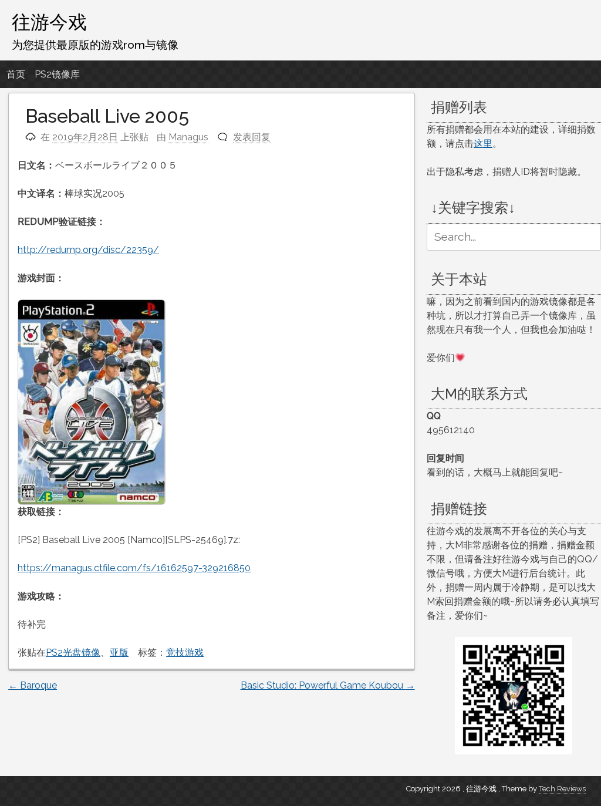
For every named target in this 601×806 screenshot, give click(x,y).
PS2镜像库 (57, 74)
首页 (15, 74)
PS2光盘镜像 (73, 652)
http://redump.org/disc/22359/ (88, 249)
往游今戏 (49, 21)
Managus (188, 137)
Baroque (32, 685)
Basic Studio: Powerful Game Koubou (328, 685)
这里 (483, 143)
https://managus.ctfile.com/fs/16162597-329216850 (134, 568)
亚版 (119, 652)
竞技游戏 (185, 652)
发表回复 (252, 137)
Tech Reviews (562, 788)
